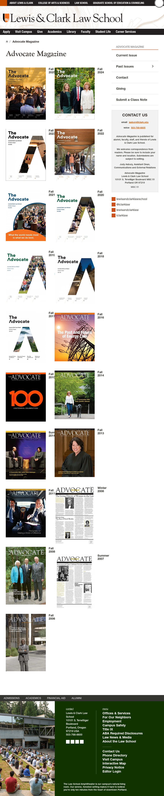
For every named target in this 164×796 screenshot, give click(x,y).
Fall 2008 (52, 549)
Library (71, 32)
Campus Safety (114, 725)
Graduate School (118, 3)
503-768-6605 (138, 127)
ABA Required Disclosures (122, 733)
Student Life (103, 32)
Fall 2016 (101, 315)
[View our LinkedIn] (77, 742)
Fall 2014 (101, 373)
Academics (55, 32)
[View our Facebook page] (68, 742)
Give (40, 32)
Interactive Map (114, 763)
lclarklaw (122, 215)
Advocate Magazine (130, 46)
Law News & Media (116, 737)
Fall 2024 (101, 70)
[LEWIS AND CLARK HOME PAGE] (3, 3)
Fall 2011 (52, 491)
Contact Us (135, 115)
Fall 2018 (101, 254)
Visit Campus (23, 32)
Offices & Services (116, 713)
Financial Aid (56, 698)
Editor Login (111, 771)
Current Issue (126, 55)
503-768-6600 (74, 734)
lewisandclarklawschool (131, 199)
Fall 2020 (101, 193)
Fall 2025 (52, 70)
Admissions (12, 698)
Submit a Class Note (131, 100)
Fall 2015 (52, 375)
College (54, 3)
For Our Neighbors (116, 717)
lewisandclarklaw (127, 210)
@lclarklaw (123, 204)
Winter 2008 (102, 489)
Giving (121, 89)
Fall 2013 (101, 431)
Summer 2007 (103, 557)
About (21, 3)
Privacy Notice (113, 767)
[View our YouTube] (82, 742)
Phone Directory (114, 755)
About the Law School (119, 741)
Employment (111, 721)
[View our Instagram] (72, 742)
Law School (81, 3)
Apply (6, 32)
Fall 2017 (52, 314)
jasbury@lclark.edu (138, 122)
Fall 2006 (52, 617)
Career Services (126, 32)
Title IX (107, 729)
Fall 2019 (52, 253)
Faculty (85, 32)
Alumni (77, 698)
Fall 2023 (52, 132)
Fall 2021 (52, 193)
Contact (122, 77)
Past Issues (125, 66)
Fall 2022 (101, 131)
